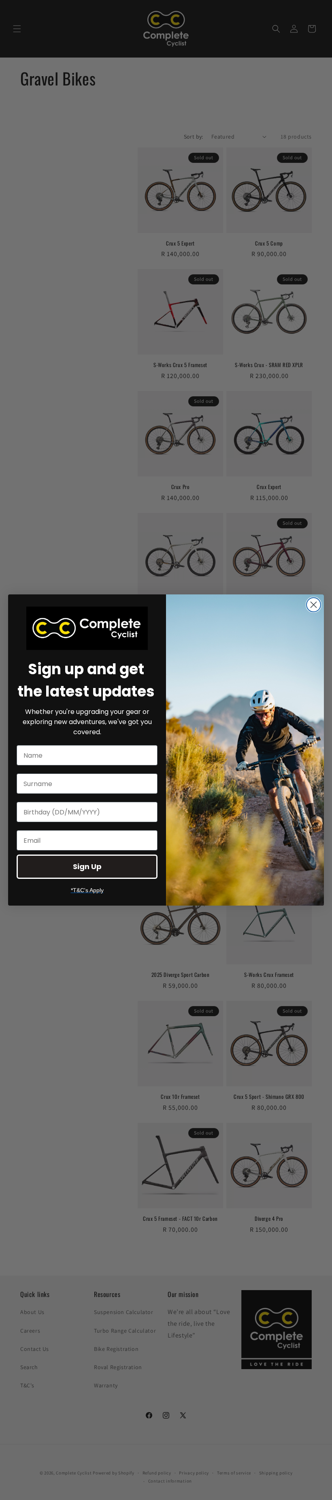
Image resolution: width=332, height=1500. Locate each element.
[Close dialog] (313, 605)
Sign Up (87, 866)
